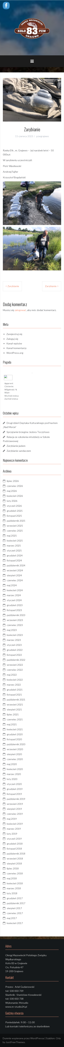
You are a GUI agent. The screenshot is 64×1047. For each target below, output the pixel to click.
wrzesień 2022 (15, 664)
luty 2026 (12, 500)
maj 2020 (12, 764)
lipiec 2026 (13, 480)
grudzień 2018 (15, 843)
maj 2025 (12, 535)
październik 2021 (16, 699)
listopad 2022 (14, 654)
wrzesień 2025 (15, 525)
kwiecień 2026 (15, 495)
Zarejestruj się (14, 334)
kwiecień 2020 (15, 769)
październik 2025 (16, 520)
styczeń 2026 (14, 505)
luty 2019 (12, 833)
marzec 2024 (14, 595)
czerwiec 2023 (15, 624)
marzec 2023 (14, 639)
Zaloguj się (12, 338)
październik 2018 (16, 853)
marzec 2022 (14, 684)
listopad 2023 (14, 610)
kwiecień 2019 (15, 823)
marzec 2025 (14, 545)
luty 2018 (12, 893)
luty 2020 (12, 779)
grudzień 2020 (15, 734)
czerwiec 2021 (15, 719)
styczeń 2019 (14, 838)
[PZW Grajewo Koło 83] (32, 27)
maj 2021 (12, 724)
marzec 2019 (14, 828)
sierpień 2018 (14, 863)
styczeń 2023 (14, 644)
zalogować (20, 310)
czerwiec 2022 (15, 669)
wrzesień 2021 (15, 704)
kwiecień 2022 (15, 679)
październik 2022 (16, 659)
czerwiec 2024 (15, 580)
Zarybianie (13, 286)
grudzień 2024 (15, 555)
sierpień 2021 (14, 709)
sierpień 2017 (14, 908)
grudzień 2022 (15, 649)
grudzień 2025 (15, 510)
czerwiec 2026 (15, 485)
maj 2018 (12, 878)
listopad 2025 (14, 515)
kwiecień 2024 (15, 590)
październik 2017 (16, 903)
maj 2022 (12, 674)
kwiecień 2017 (15, 923)
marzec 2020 (14, 774)
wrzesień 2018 (15, 858)
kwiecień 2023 (15, 634)
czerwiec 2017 (15, 913)
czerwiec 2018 (15, 873)
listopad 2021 (14, 694)
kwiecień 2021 (15, 729)
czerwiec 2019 (15, 813)
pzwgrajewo (42, 136)
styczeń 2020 (14, 783)
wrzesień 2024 (15, 570)
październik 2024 (16, 565)
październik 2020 (16, 744)
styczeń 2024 (14, 600)
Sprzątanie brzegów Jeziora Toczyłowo (28, 431)
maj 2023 (12, 629)
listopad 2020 (14, 739)
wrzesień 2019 (15, 803)
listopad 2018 (14, 848)
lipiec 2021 (13, 714)
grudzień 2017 (15, 898)
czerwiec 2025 (15, 530)
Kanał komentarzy (16, 348)
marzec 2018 (14, 888)
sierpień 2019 (14, 808)
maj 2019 (12, 818)
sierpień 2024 (14, 575)
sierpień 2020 (14, 754)
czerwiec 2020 (15, 759)
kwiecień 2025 (15, 540)
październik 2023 (16, 615)
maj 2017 (12, 918)
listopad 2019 (14, 793)
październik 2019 (16, 798)
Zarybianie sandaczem (19, 450)
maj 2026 (12, 490)
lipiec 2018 (13, 868)
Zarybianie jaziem (16, 445)
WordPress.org (14, 352)
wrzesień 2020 (15, 749)
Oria (58, 1038)
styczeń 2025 (14, 550)
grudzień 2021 (15, 689)
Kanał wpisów (14, 343)
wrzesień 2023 (15, 620)
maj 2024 (12, 585)
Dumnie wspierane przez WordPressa (23, 1038)
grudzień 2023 (15, 605)
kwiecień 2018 (15, 883)
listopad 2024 (14, 560)
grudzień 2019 (15, 788)
